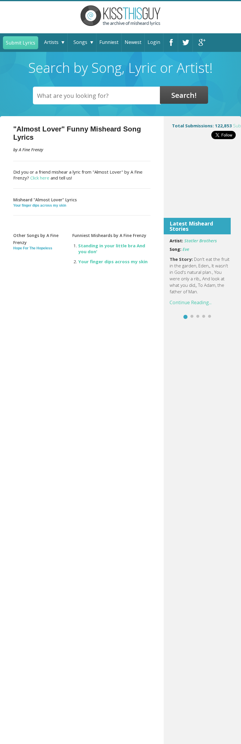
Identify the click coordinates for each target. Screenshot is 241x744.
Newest (133, 42)
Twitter (185, 42)
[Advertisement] (202, 182)
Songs (80, 42)
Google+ (200, 42)
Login (154, 42)
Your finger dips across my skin (39, 205)
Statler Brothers (200, 240)
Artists (51, 42)
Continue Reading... (191, 302)
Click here (39, 178)
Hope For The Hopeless (32, 248)
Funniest (108, 42)
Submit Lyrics (20, 42)
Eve (186, 249)
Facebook (170, 42)
